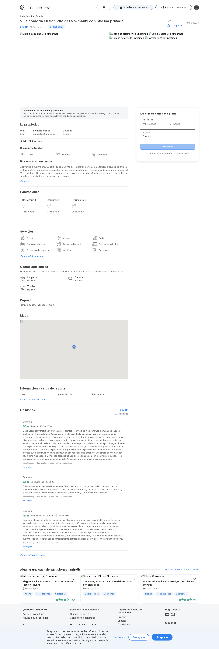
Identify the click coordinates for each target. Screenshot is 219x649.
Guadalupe (124, 624)
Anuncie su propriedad (35, 617)
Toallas (31, 286)
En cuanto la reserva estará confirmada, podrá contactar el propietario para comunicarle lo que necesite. (71, 271)
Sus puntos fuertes (31, 148)
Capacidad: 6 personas (43, 134)
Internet (66, 154)
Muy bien (27, 421)
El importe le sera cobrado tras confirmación (167, 153)
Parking (102, 238)
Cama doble (28, 211)
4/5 (25, 426)
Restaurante (98, 394)
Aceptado (162, 637)
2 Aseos (67, 130)
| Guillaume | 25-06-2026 (41, 482)
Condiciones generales (82, 617)
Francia (122, 617)
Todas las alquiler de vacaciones (180, 569)
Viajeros (146, 132)
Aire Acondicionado (72, 244)
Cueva (23, 394)
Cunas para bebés (36, 244)
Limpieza (32, 277)
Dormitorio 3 (79, 199)
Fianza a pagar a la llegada (33, 305)
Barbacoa (102, 154)
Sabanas (80, 277)
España (122, 620)
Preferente (119, 637)
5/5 (22, 26)
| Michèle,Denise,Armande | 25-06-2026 (49, 515)
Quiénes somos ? (79, 614)
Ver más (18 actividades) (33, 399)
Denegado (139, 637)
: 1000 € (51, 305)
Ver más (24, 181)
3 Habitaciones (41, 130)
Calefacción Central (108, 244)
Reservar (168, 146)
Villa (22, 130)
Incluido (31, 280)
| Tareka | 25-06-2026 (40, 426)
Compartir (176, 25)
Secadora (104, 250)
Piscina (30, 154)
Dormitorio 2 (54, 199)
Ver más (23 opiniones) (32, 555)
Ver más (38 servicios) (32, 256)
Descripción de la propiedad (36, 161)
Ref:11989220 (192, 22)
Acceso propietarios (33, 614)
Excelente (27, 477)
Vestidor (67, 250)
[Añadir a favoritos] (169, 21)
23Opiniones (35, 27)
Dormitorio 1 (29, 199)
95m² (22, 134)
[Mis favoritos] (104, 7)
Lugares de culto (64, 394)
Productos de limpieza (38, 250)
